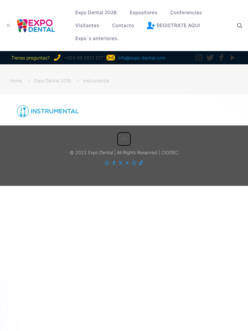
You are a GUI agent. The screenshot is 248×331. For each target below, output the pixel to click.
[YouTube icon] (127, 163)
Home (16, 80)
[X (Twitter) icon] (120, 163)
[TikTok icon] (141, 163)
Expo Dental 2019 (52, 80)
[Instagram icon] (134, 163)
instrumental (96, 80)
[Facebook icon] (113, 163)
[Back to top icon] (124, 139)
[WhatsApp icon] (107, 163)
